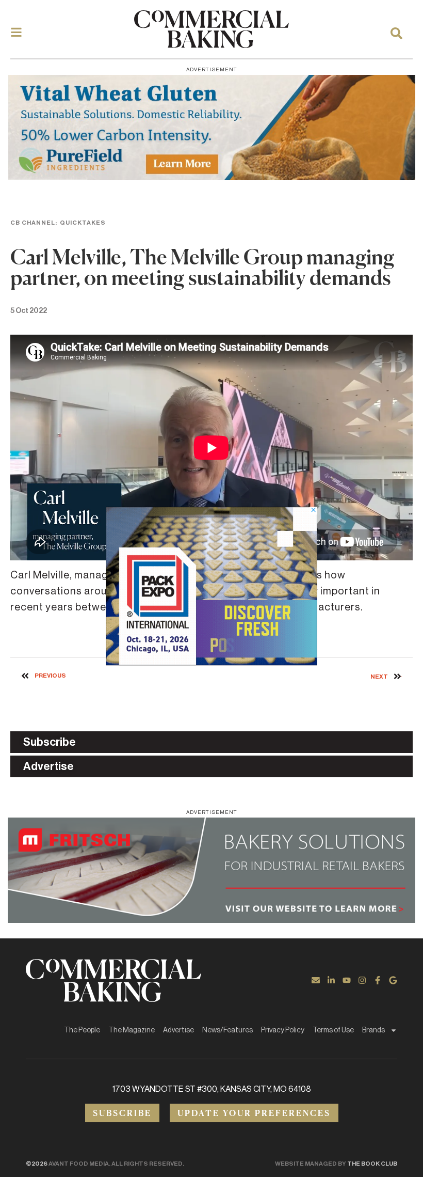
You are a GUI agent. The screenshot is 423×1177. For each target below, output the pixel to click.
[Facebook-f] (377, 980)
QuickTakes (83, 222)
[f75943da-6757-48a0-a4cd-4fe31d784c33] (211, 127)
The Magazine (131, 1030)
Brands (373, 1030)
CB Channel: (33, 222)
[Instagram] (362, 980)
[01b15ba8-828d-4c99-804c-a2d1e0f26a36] (211, 870)
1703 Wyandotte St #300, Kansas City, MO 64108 (211, 1089)
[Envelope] (316, 980)
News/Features (227, 1030)
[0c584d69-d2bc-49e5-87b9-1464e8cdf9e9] (211, 662)
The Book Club (372, 1163)
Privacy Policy (282, 1030)
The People (82, 1030)
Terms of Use (333, 1030)
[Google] (393, 980)
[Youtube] (347, 980)
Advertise (178, 1030)
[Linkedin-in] (331, 980)
